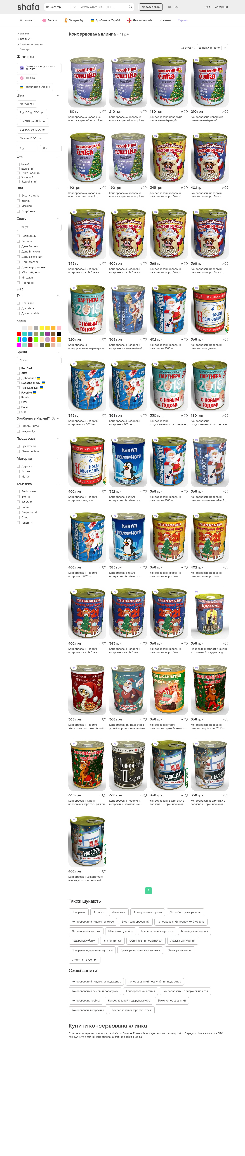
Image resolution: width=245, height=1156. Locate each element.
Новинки (165, 20)
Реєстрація (221, 7)
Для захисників (142, 20)
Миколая (27, 277)
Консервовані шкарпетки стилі (132, 1010)
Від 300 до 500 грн (32, 121)
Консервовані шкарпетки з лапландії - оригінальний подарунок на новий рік (208, 802)
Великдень (29, 236)
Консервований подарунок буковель (180, 921)
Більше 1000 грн (30, 138)
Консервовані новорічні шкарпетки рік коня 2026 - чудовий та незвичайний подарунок (208, 726)
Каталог (30, 20)
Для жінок (28, 308)
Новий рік (28, 283)
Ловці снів (119, 912)
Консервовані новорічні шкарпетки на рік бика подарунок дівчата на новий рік (168, 574)
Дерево (27, 466)
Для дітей (28, 303)
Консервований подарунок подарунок (96, 981)
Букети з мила (30, 195)
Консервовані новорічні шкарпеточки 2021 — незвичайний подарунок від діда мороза (86, 422)
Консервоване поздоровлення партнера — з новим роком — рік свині (87, 346)
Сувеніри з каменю (180, 950)
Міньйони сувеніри (120, 931)
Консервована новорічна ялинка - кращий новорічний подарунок (86, 118)
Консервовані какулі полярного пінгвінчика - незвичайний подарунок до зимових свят (126, 498)
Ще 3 (20, 289)
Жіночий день (31, 272)
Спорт (26, 517)
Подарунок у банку (83, 940)
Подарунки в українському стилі (92, 950)
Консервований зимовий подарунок (95, 991)
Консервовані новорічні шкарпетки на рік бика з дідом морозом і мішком (125, 270)
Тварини (27, 523)
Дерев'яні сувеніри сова (185, 912)
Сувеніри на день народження (140, 950)
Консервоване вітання (140, 991)
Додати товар (151, 7)
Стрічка (183, 20)
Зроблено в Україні (108, 20)
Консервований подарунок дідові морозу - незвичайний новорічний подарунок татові (128, 726)
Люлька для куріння (182, 940)
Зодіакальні (29, 491)
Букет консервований (136, 921)
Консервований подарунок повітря (185, 991)
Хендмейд (76, 20)
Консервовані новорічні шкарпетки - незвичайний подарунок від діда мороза (126, 346)
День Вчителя (31, 251)
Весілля (27, 241)
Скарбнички (29, 211)
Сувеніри (25, 49)
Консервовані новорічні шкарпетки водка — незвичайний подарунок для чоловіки (209, 346)
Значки (26, 201)
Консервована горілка (147, 912)
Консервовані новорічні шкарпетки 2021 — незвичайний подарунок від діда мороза (168, 346)
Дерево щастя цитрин (86, 931)
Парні (25, 507)
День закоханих (32, 257)
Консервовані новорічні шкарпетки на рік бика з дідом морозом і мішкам (166, 194)
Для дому (25, 39)
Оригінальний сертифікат (145, 940)
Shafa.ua (24, 33)
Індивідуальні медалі (194, 931)
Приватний (29, 446)
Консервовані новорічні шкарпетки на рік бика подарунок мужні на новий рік (85, 650)
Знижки (52, 20)
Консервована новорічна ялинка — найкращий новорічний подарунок (166, 118)
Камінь (26, 471)
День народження (33, 267)
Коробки (98, 912)
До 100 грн (27, 104)
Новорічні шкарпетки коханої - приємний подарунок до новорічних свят (209, 650)
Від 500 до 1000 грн (33, 130)
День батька (30, 246)
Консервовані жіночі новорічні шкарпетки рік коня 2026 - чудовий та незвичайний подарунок (87, 802)
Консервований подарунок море (93, 921)
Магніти (27, 206)
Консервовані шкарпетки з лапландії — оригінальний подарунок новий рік (167, 802)
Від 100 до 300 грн (32, 112)
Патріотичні (29, 512)
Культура (27, 502)
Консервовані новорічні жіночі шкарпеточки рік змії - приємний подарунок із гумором (86, 726)
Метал (26, 476)
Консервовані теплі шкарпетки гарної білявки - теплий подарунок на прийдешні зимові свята (167, 726)
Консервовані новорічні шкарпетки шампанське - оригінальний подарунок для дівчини (127, 802)
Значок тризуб (112, 940)
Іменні (26, 497)
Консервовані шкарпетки (157, 931)
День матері (30, 262)
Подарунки (79, 912)
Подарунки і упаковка (31, 44)
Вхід (207, 7)
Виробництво (30, 426)
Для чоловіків (30, 313)
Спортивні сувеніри (84, 959)
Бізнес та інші (30, 451)
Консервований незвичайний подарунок (155, 981)
